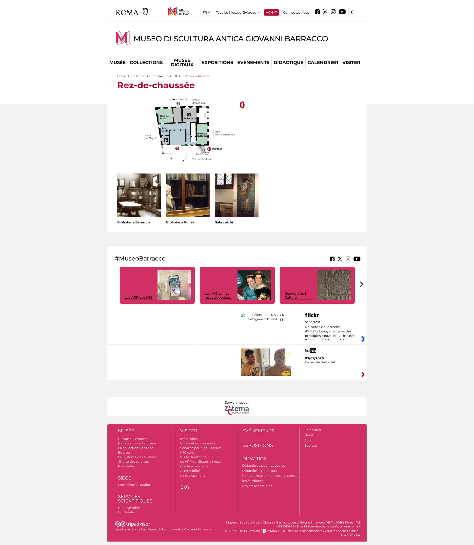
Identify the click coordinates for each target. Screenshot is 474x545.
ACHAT (271, 12)
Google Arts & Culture (296, 295)
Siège (124, 478)
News (308, 435)
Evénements (253, 62)
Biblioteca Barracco (133, 222)
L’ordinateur (128, 512)
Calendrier (323, 62)
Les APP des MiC (138, 297)
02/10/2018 (329, 331)
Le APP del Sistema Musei (201, 461)
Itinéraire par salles (166, 76)
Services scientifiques (135, 498)
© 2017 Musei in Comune (242, 531)
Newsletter (127, 466)
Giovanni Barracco (132, 439)
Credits (330, 531)
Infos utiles (189, 439)
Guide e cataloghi (194, 466)
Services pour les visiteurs (200, 448)
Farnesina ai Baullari (134, 485)
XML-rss (354, 534)
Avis (307, 440)
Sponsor (310, 445)
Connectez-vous (296, 12)
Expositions (217, 62)
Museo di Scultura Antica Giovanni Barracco (231, 38)
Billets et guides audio (198, 443)
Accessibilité (190, 471)
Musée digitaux (182, 62)
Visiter (351, 62)
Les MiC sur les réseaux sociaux (218, 295)
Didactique (288, 62)
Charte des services (133, 461)
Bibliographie (129, 508)
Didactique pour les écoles (263, 465)
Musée (117, 62)
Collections (146, 62)
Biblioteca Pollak (180, 222)
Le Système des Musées (137, 457)
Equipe (124, 452)
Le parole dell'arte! (320, 362)
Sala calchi (224, 222)
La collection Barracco (135, 448)
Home (122, 76)
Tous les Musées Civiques (236, 12)
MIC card (187, 452)
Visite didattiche (193, 457)
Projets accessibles (257, 486)
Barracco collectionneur (137, 443)
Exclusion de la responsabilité (301, 531)
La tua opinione (193, 475)
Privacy (272, 531)
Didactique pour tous (259, 471)
